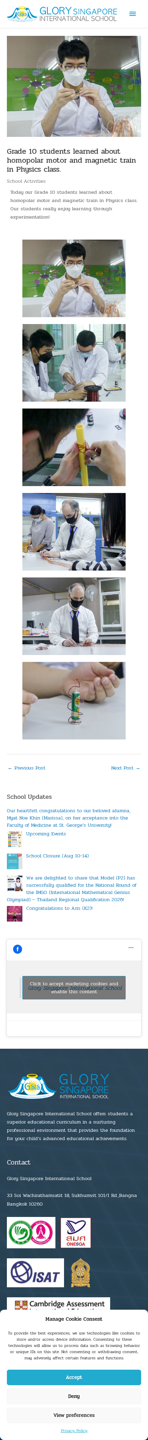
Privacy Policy (74, 1431)
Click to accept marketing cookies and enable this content (74, 988)
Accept (74, 1377)
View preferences (74, 1415)
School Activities (26, 181)
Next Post (125, 768)
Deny (74, 1396)
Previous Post (26, 768)
